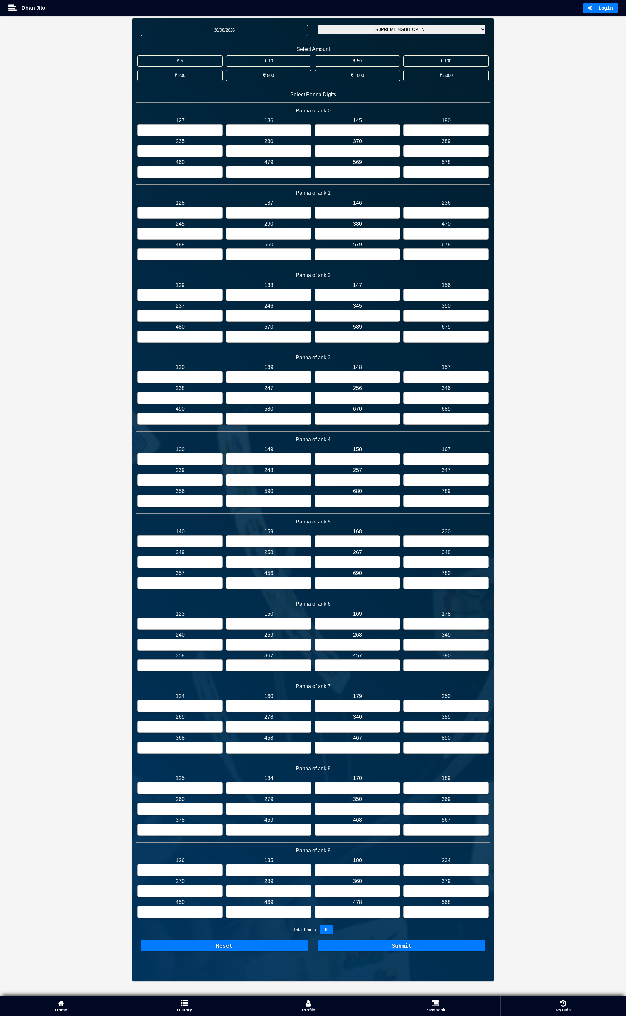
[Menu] (15, 8)
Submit (401, 946)
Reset (224, 946)
